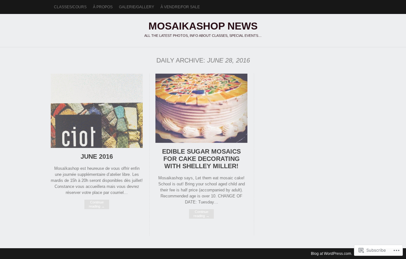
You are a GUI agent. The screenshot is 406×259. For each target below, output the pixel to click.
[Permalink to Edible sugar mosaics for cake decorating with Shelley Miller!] (201, 141)
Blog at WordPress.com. (331, 253)
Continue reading (97, 204)
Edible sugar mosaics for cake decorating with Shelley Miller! (201, 158)
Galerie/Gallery (136, 7)
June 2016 (97, 156)
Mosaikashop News (203, 26)
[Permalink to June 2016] (97, 146)
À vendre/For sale (180, 7)
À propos (103, 7)
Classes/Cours (70, 7)
